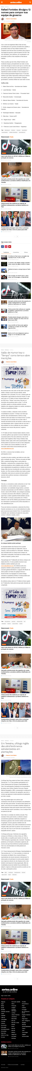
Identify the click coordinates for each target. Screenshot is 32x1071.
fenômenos (17, 872)
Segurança (24, 1018)
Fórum (23, 872)
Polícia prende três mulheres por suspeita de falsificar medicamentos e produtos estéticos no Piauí (14, 205)
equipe (18, 130)
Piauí (23, 1005)
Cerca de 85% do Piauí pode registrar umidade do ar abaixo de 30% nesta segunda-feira (18, 326)
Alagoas (3, 1001)
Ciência (3, 1017)
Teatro (23, 1028)
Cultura (11, 349)
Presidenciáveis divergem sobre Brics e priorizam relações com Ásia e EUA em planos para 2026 (18, 318)
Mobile (13, 1024)
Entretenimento (5, 1029)
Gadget (13, 1007)
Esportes (3, 1033)
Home (2, 6)
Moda (13, 1026)
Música (13, 1032)
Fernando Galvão (16, 1001)
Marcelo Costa (15, 1022)
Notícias (7, 6)
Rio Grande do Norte (26, 1012)
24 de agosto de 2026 (6, 231)
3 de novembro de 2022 (9, 364)
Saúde (23, 1016)
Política (24, 1007)
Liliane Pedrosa (15, 1014)
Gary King (4, 874)
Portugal (24, 1009)
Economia (3, 1025)
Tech (23, 1030)
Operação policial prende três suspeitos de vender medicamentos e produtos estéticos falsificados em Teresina (15, 180)
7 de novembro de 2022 (8, 21)
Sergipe (24, 1022)
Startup (24, 1024)
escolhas (24, 130)
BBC (6, 872)
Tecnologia (25, 1032)
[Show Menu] (2, 2)
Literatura (14, 1016)
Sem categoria (26, 1020)
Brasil (4, 153)
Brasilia (4, 176)
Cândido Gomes (5, 1011)
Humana (4, 623)
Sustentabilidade (26, 1026)
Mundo (13, 1028)
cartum (13, 621)
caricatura (7, 621)
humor (9, 623)
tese (9, 874)
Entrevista (3, 1031)
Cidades (12, 740)
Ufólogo (14, 874)
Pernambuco (25, 1003)
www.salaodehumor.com (7, 448)
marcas (13, 1020)
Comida (3, 1021)
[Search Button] (30, 2)
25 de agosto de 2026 (6, 184)
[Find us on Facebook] (2, 246)
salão (20, 623)
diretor (13, 130)
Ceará (2, 1013)
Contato (23, 1064)
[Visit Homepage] (16, 2)
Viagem (24, 1034)
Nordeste (14, 1036)
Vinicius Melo (25, 1036)
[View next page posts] (17, 237)
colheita (10, 872)
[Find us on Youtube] (9, 246)
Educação (3, 1027)
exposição (19, 621)
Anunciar (3, 1064)
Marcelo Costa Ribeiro (11, 18)
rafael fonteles (13, 132)
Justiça (13, 1012)
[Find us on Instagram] (6, 246)
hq (24, 621)
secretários (22, 132)
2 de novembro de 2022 (9, 757)
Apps (2, 1003)
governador (5, 132)
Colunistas (4, 1019)
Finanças (14, 1005)
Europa (3, 1037)
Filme (13, 1003)
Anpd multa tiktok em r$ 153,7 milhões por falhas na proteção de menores (16, 294)
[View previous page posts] (15, 237)
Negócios (14, 1034)
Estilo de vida (4, 1035)
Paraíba (24, 1001)
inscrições (15, 623)
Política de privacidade (13, 1064)
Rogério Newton (26, 1014)
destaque (7, 130)
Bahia (2, 1005)
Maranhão (14, 1018)
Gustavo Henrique (14, 1010)
